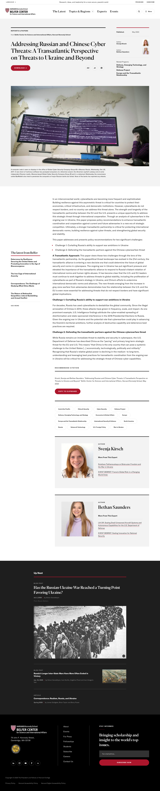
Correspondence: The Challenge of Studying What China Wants (25, 284)
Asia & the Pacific (64, 409)
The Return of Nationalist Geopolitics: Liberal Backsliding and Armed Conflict (24, 295)
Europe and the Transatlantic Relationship (128, 74)
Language (10, 2)
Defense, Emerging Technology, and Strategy (131, 66)
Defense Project (123, 70)
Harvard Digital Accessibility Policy (53, 783)
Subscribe (151, 2)
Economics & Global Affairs (105, 415)
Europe (124, 415)
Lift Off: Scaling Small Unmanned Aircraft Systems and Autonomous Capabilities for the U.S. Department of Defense (119, 525)
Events (66, 731)
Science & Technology (78, 427)
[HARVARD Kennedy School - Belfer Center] (20, 11)
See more (15, 305)
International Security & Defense (105, 421)
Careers (66, 756)
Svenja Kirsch (121, 44)
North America (129, 421)
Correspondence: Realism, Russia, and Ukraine (55, 698)
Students (67, 746)
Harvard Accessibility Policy (28, 783)
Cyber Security (102, 409)
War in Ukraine (119, 427)
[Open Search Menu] (138, 11)
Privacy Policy (10, 783)
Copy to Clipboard (67, 391)
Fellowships (68, 741)
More (150, 11)
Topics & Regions (81, 11)
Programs (139, 2)
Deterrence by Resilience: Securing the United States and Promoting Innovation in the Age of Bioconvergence (25, 262)
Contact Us (68, 761)
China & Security (83, 409)
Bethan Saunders (122, 52)
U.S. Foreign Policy (99, 427)
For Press (67, 736)
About (66, 726)
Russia (60, 427)
